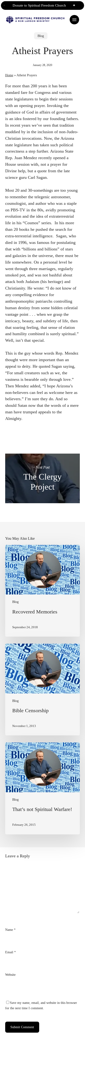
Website (10, 974)
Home (9, 75)
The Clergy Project (42, 478)
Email (10, 952)
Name (10, 930)
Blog (41, 36)
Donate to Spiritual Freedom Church (36, 5)
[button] (74, 19)
